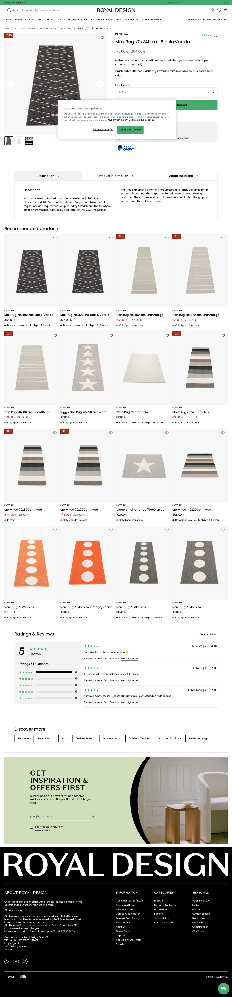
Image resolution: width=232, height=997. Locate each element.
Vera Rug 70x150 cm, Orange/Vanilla (86, 607)
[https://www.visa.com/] (10, 977)
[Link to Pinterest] (7, 961)
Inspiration (121, 935)
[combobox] (226, 2)
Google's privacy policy (141, 120)
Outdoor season (201, 914)
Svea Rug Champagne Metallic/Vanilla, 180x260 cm (136, 412)
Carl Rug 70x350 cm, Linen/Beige (139, 315)
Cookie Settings (103, 129)
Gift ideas (197, 909)
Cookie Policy (123, 931)
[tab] (48, 176)
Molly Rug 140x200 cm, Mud (191, 509)
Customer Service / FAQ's (129, 901)
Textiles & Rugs (162, 918)
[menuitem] (7, 19)
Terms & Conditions (126, 918)
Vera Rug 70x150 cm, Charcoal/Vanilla (187, 607)
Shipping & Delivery (126, 905)
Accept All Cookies (130, 129)
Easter (195, 905)
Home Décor (160, 909)
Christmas (198, 931)
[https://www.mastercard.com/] (23, 977)
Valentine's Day (200, 901)
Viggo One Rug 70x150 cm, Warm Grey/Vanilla (83, 412)
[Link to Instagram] (25, 961)
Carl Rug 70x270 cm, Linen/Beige (195, 315)
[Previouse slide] (10, 84)
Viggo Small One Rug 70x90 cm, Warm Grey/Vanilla (139, 509)
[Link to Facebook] (16, 961)
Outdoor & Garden (164, 922)
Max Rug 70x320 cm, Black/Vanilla (84, 315)
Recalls (120, 944)
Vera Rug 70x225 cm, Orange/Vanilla (19, 607)
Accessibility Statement (128, 940)
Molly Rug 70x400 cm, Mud (191, 412)
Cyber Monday (200, 927)
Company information (128, 914)
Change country (13, 910)
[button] (226, 2)
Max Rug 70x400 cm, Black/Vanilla (28, 315)
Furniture (158, 901)
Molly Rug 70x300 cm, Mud (23, 509)
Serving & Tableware (165, 905)
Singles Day (198, 918)
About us (121, 927)
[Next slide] (100, 84)
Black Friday (199, 922)
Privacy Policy (123, 922)
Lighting (158, 914)
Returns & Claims (125, 909)
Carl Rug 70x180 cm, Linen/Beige (27, 412)
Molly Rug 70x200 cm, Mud (79, 509)
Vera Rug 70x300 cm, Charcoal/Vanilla (131, 607)
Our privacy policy (118, 120)
